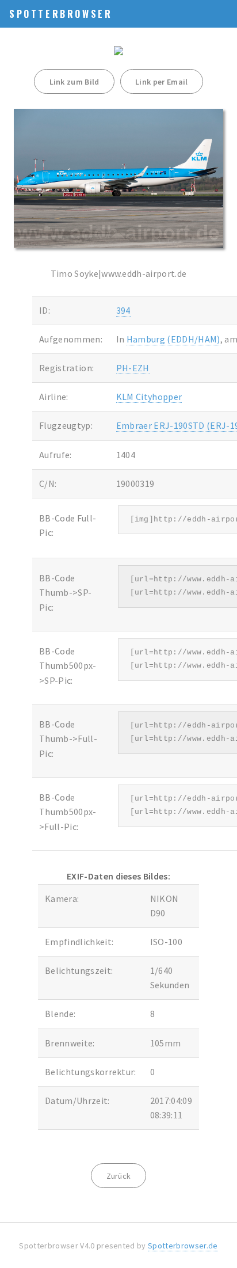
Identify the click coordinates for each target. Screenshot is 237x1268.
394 (123, 310)
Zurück (118, 1176)
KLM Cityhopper (149, 396)
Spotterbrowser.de (182, 1245)
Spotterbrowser (60, 14)
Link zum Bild (74, 82)
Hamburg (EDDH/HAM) (173, 339)
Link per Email (161, 82)
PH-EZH (133, 368)
